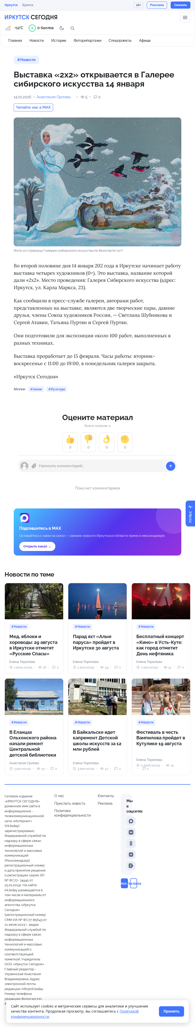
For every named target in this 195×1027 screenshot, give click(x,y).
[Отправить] (170, 466)
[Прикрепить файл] (34, 466)
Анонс (37, 389)
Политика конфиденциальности (72, 813)
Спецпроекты (120, 40)
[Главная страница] (31, 17)
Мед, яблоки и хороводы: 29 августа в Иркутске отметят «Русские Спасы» (33, 645)
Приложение (124, 883)
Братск (28, 5)
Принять (172, 1011)
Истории (58, 40)
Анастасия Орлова (53, 97)
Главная (15, 40)
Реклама (105, 803)
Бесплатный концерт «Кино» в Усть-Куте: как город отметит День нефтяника (160, 645)
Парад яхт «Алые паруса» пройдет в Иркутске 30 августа (96, 642)
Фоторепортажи (87, 40)
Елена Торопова (22, 662)
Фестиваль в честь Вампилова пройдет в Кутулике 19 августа (160, 737)
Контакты (106, 796)
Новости (36, 40)
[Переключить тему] (61, 28)
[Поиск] (72, 28)
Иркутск (11, 5)
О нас (59, 796)
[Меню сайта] (185, 17)
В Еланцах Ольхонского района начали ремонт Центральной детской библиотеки (32, 743)
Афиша (145, 40)
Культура (58, 389)
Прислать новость (69, 803)
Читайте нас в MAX (33, 107)
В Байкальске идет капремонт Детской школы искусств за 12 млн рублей (97, 740)
